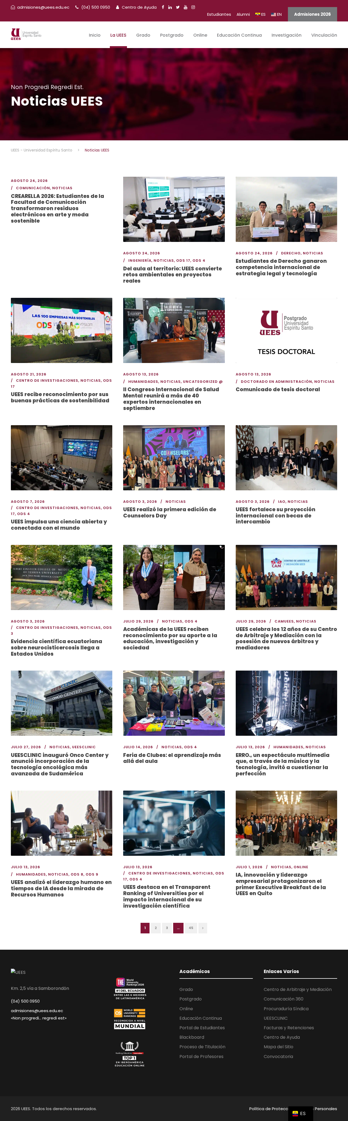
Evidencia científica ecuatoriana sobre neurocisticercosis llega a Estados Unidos (56, 648)
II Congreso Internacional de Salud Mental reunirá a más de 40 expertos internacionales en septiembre (171, 399)
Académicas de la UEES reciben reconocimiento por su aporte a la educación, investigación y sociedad (170, 638)
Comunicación (33, 188)
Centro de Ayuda (139, 7)
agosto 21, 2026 (28, 374)
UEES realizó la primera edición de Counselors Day (169, 512)
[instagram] (193, 7)
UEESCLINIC (84, 747)
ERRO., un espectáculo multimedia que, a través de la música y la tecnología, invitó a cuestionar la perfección (283, 764)
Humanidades (143, 381)
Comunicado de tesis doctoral (278, 389)
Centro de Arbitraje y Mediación (298, 989)
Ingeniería (139, 260)
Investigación (287, 35)
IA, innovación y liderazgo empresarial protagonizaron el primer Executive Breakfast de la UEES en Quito (281, 884)
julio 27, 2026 (26, 747)
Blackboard (191, 1037)
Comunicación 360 (283, 999)
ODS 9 (92, 874)
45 (191, 928)
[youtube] (185, 7)
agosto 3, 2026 (140, 501)
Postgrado (172, 35)
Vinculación (324, 35)
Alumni (243, 14)
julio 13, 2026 (250, 747)
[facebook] (163, 7)
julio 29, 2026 (138, 621)
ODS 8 (77, 874)
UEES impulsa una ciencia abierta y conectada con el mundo (59, 525)
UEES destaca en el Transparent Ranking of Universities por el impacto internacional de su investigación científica (166, 896)
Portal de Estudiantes (202, 1028)
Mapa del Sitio (278, 1047)
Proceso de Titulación (202, 1047)
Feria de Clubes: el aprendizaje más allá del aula (172, 758)
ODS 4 (199, 260)
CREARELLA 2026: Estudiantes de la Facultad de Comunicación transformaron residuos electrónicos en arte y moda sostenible (57, 208)
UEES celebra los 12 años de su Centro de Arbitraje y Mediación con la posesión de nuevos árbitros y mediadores (286, 638)
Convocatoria (278, 1056)
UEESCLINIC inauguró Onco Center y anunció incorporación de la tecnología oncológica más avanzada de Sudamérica (59, 764)
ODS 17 (183, 260)
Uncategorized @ (203, 381)
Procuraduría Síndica (286, 1009)
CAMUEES (284, 621)
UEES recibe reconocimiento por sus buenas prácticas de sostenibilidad (60, 397)
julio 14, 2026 (138, 747)
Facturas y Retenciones (289, 1028)
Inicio (95, 35)
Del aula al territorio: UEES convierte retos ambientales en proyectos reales (172, 275)
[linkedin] (170, 7)
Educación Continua (239, 35)
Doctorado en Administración (276, 381)
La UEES (118, 35)
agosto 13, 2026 (141, 374)
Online (200, 35)
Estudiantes (219, 14)
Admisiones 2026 (312, 14)
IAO (281, 501)
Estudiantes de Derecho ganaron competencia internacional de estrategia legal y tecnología (281, 267)
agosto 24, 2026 (29, 180)
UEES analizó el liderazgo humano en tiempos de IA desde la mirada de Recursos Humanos (61, 888)
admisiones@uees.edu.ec (37, 1010)
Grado (143, 35)
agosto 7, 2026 (28, 501)
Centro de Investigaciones (47, 380)
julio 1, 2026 (249, 867)
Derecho (291, 253)
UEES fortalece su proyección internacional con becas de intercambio (275, 516)
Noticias (62, 188)
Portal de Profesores (201, 1056)
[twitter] (178, 7)
